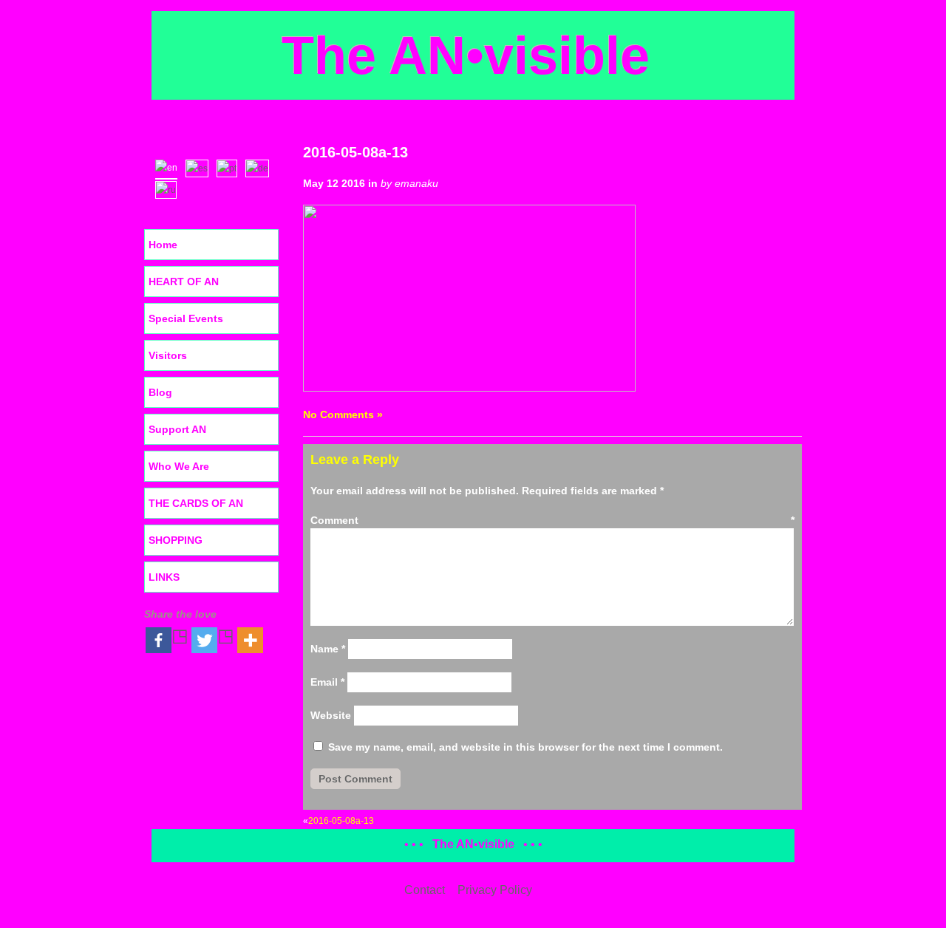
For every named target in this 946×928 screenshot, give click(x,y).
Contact (424, 890)
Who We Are (179, 466)
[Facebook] (167, 640)
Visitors (168, 355)
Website (330, 715)
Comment (552, 520)
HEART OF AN (184, 281)
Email (327, 682)
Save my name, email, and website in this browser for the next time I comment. (525, 747)
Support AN (177, 429)
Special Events (186, 318)
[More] (250, 640)
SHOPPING (176, 540)
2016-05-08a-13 (355, 152)
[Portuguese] (230, 167)
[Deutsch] (260, 167)
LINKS (164, 577)
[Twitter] (212, 640)
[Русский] (169, 188)
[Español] (200, 167)
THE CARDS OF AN (196, 503)
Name (327, 649)
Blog (160, 392)
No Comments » (343, 414)
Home (163, 244)
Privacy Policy (494, 890)
